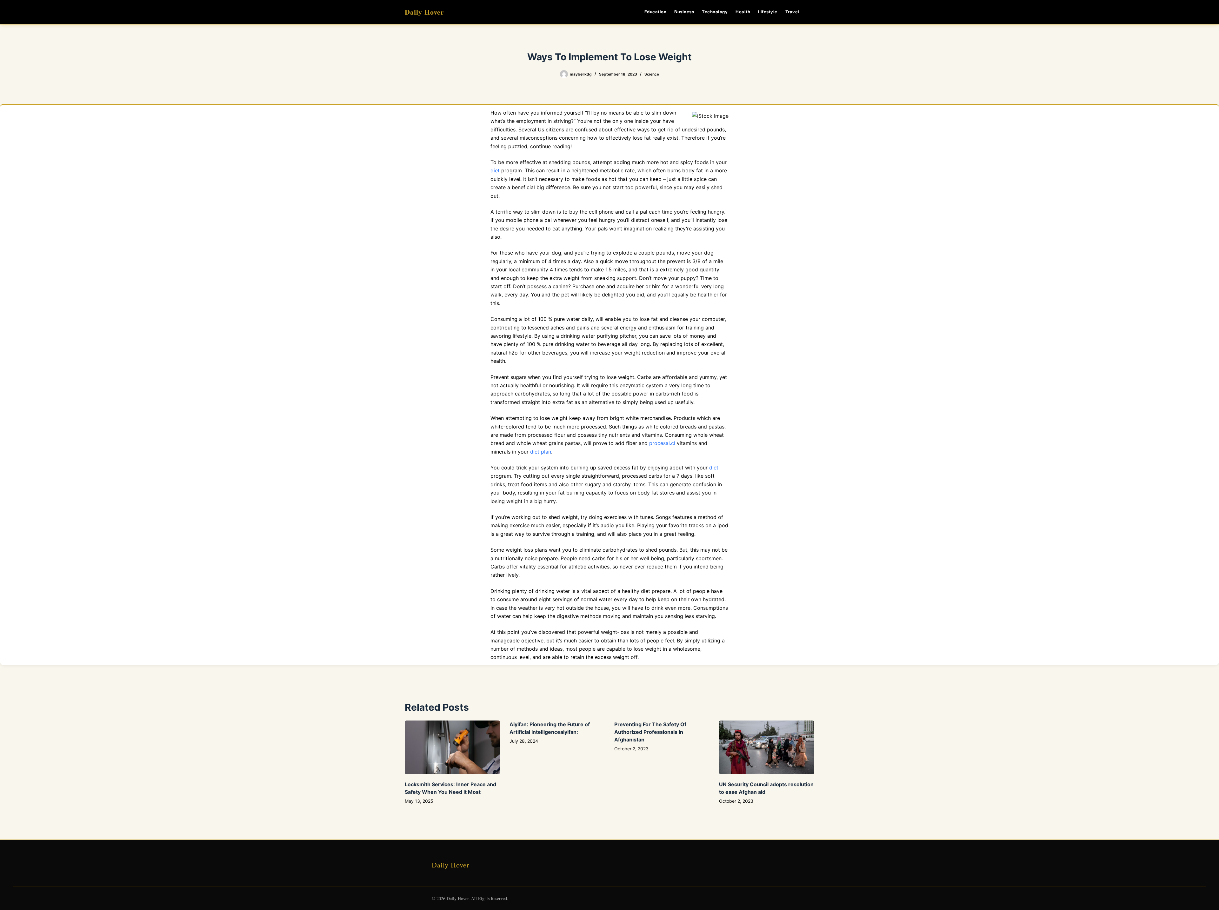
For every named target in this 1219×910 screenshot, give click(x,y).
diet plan (540, 451)
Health (743, 11)
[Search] (811, 12)
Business (684, 11)
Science (651, 74)
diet (495, 170)
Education (655, 11)
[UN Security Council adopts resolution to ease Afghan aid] (766, 747)
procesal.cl (662, 443)
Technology (715, 11)
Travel (792, 11)
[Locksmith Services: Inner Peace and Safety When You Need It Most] (452, 747)
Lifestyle (767, 11)
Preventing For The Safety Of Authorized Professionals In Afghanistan (650, 732)
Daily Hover (424, 12)
